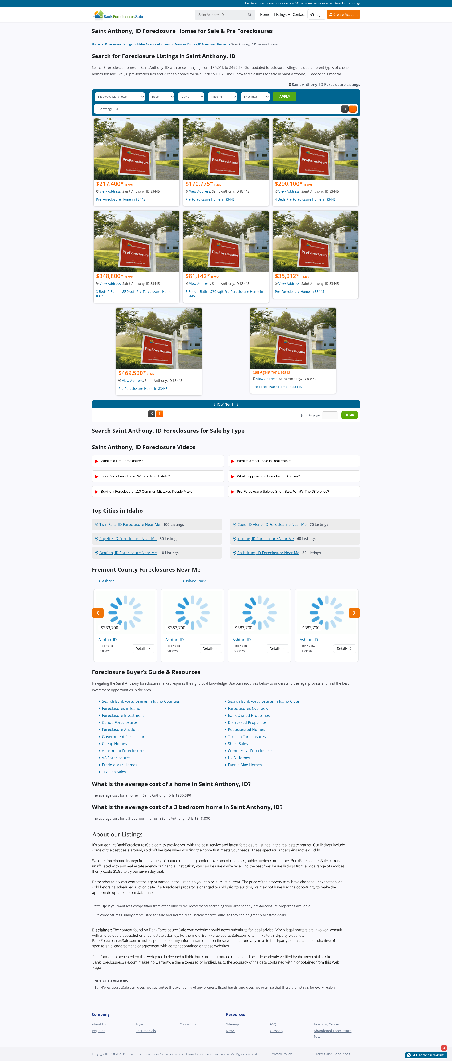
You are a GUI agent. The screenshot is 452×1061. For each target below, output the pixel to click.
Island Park (196, 581)
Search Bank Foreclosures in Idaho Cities (264, 701)
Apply (284, 96)
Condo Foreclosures (120, 722)
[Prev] (345, 109)
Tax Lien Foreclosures (247, 736)
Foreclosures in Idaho (121, 708)
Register (98, 1031)
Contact (299, 14)
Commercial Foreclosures (250, 750)
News (230, 1031)
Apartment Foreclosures (123, 750)
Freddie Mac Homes (119, 764)
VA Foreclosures (116, 757)
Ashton (108, 581)
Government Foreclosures (125, 736)
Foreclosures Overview (248, 708)
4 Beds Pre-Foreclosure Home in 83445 (305, 199)
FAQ (273, 1024)
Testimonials (146, 1031)
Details (141, 648)
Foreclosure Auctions (121, 729)
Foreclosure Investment (123, 715)
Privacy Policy (281, 1054)
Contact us (188, 1024)
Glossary (276, 1031)
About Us (99, 1024)
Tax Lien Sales (114, 772)
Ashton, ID (107, 639)
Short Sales (238, 743)
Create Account (345, 14)
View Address (110, 191)
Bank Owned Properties (249, 715)
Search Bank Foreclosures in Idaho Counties (141, 701)
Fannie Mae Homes (245, 764)
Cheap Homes (114, 743)
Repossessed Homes (246, 729)
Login (318, 14)
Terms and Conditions (332, 1054)
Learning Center (326, 1024)
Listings (280, 14)
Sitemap (232, 1024)
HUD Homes (239, 757)
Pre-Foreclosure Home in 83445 (120, 199)
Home (265, 14)
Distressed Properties (247, 722)
